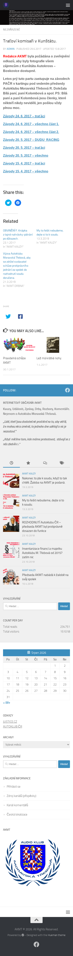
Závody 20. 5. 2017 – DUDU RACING (31, 140)
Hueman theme (56, 935)
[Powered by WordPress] (22, 935)
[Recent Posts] (11, 463)
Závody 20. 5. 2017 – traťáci (24, 147)
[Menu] (68, 5)
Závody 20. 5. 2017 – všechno (25, 155)
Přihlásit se (13, 786)
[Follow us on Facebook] (67, 390)
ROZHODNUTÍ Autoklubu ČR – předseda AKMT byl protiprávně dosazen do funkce (42, 527)
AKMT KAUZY (29, 473)
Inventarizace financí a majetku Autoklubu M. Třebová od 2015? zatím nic (42, 553)
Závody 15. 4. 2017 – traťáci (24, 163)
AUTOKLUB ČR (12, 726)
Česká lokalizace (17, 814)
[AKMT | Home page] (7, 5)
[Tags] (61, 463)
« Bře (6, 703)
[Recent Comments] (44, 463)
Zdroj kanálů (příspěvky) (21, 796)
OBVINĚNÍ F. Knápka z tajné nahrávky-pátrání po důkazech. (18, 234)
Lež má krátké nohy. (49, 358)
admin (11, 48)
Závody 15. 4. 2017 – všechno (25, 171)
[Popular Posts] (28, 463)
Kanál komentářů (17, 805)
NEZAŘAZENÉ (11, 29)
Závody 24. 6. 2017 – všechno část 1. (31, 124)
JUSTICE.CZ (10, 722)
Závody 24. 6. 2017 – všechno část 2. (31, 132)
